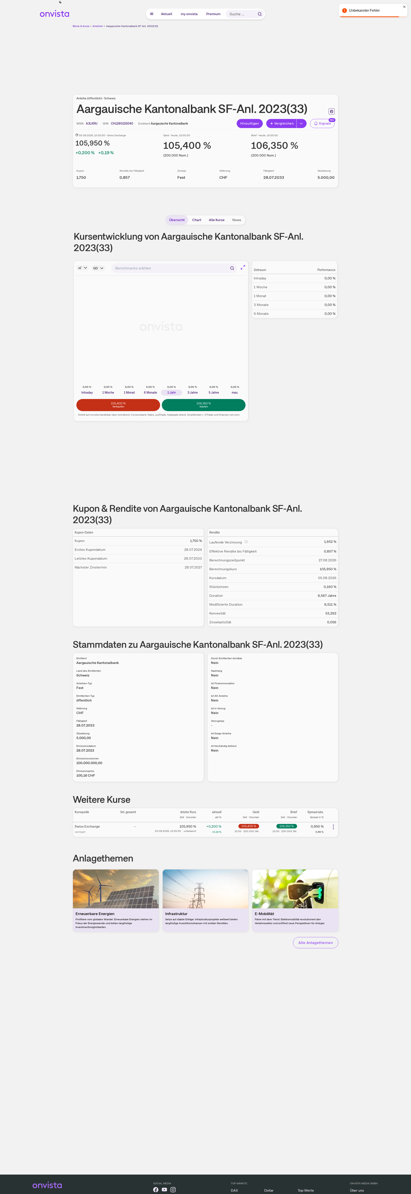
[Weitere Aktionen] (333, 827)
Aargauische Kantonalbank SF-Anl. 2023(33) (132, 26)
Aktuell (166, 14)
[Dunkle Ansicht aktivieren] (60, 2)
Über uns (357, 1190)
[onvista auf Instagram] (173, 1190)
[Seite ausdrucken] (332, 111)
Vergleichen (284, 123)
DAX (234, 1190)
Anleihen (98, 26)
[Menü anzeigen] (151, 14)
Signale (325, 123)
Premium (213, 14)
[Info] (82, 267)
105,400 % (248, 826)
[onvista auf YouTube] (164, 1190)
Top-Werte (306, 1190)
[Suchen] (259, 14)
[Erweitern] (302, 123)
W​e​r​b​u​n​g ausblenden (242, 58)
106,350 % (286, 826)
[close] (404, 6)
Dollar (269, 1190)
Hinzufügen (249, 123)
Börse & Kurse (81, 26)
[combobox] (174, 268)
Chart (196, 220)
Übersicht (177, 220)
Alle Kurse (217, 220)
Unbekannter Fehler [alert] (364, 10)
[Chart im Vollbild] (243, 267)
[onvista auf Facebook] (155, 1190)
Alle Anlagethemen (315, 942)
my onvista (189, 14)
